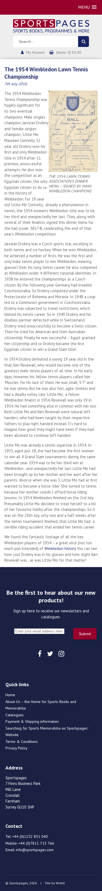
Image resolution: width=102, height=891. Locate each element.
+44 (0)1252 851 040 (30, 836)
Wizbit (60, 883)
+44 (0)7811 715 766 (36, 843)
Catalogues (14, 714)
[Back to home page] (51, 25)
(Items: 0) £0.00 (68, 52)
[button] (87, 7)
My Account (35, 52)
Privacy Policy (16, 748)
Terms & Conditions (21, 741)
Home (10, 694)
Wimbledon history (60, 548)
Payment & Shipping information (32, 721)
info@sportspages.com (35, 849)
